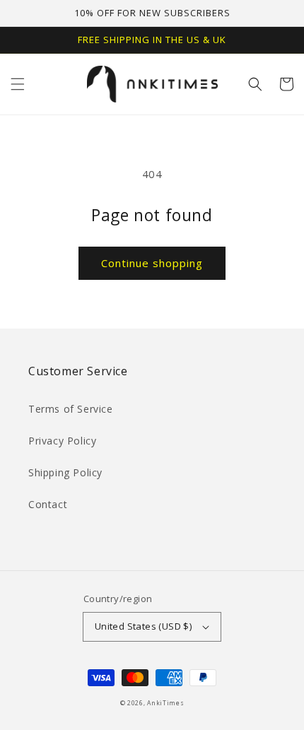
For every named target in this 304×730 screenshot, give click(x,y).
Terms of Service (70, 409)
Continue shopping (152, 263)
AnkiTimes (165, 703)
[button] (17, 84)
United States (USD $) (143, 626)
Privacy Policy (62, 440)
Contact (47, 504)
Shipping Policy (65, 472)
